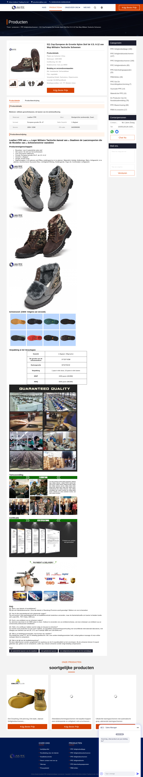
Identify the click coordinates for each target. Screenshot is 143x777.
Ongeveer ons (72, 7)
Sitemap (43, 764)
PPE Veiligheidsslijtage (77, 749)
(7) (120, 83)
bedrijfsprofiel (44, 749)
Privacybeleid (44, 768)
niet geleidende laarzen (48, 651)
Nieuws (87, 7)
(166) (122, 61)
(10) (118, 93)
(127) (122, 55)
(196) (121, 49)
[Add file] (101, 773)
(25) (120, 71)
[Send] (137, 773)
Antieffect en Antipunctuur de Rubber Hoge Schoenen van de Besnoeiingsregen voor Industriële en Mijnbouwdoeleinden (115, 720)
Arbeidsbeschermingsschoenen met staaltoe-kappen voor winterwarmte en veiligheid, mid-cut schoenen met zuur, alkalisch (27, 720)
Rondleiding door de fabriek (49, 753)
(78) (119, 99)
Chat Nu (122, 137)
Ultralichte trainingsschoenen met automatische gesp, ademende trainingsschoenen (69, 720)
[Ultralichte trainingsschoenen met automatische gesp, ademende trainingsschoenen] (71, 696)
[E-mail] (116, 131)
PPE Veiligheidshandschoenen (80, 753)
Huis (44, 7)
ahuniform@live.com (40, 2)
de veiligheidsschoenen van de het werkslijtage (75, 651)
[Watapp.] (112, 132)
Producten (54, 7)
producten (15, 27)
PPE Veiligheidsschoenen (29, 27)
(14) (117, 89)
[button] (42, 83)
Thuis (8, 27)
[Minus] (138, 727)
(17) (118, 110)
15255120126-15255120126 (60, 2)
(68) (119, 105)
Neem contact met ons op (48, 760)
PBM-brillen (74, 768)
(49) (116, 77)
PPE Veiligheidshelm (77, 760)
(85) (119, 65)
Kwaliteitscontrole (46, 757)
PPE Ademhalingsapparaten (79, 764)
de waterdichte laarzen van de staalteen (24, 651)
